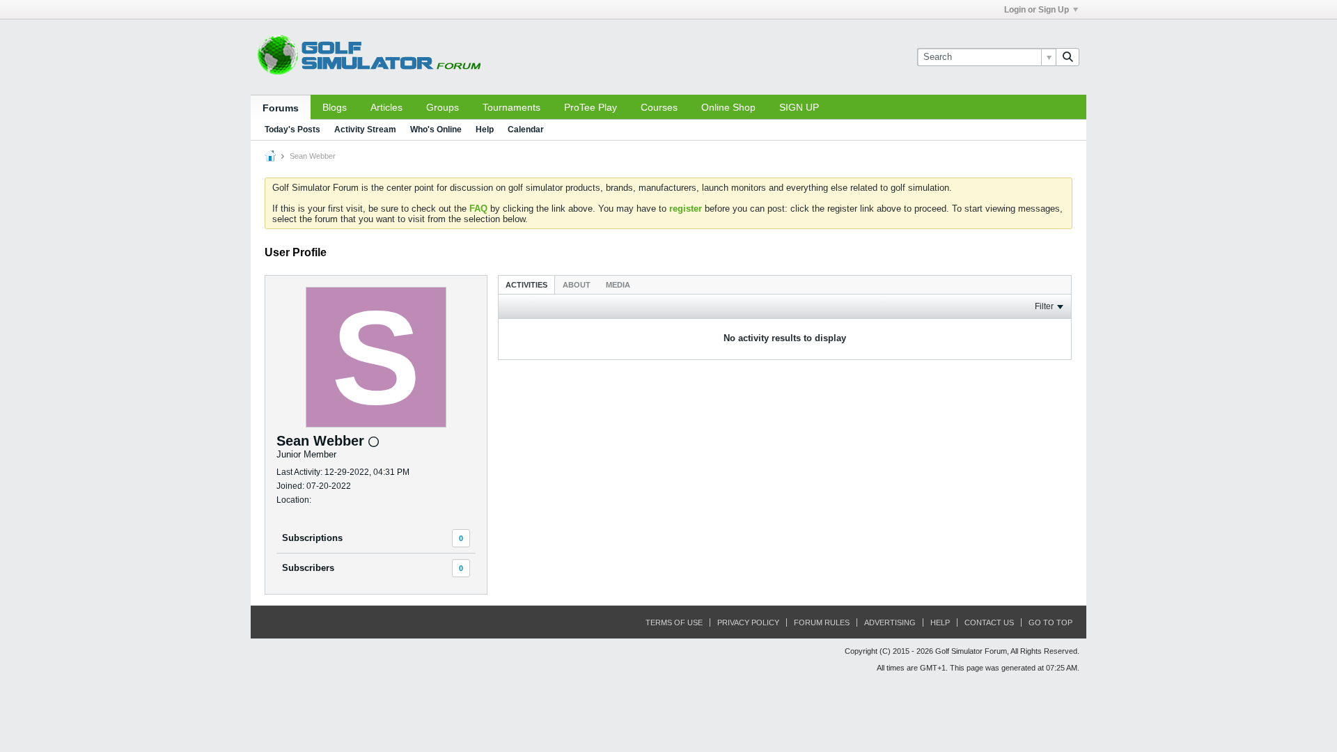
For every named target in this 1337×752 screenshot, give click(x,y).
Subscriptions (312, 538)
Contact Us (989, 622)
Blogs (334, 107)
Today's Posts (292, 129)
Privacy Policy (748, 622)
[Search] (1067, 57)
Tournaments (511, 107)
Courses (659, 107)
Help (485, 129)
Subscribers (308, 568)
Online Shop (728, 107)
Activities (526, 285)
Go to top (1050, 622)
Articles (386, 107)
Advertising (890, 622)
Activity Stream (365, 129)
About (577, 285)
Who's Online (436, 129)
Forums (281, 107)
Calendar (526, 129)
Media (618, 285)
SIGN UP (799, 107)
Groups (442, 107)
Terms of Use (674, 622)
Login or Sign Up (1036, 10)
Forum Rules (822, 622)
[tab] (526, 284)
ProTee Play (590, 107)
